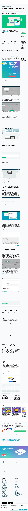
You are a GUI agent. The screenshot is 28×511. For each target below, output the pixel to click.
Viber (2, 486)
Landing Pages (17, 390)
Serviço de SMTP (4, 462)
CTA (12, 321)
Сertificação (16, 491)
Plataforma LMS (4, 480)
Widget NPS (3, 491)
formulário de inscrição (5, 31)
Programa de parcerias (17, 493)
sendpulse (3, 386)
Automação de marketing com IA (5, 495)
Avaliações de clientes (4, 500)
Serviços (3, 478)
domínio (15, 204)
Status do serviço (16, 481)
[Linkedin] (3, 373)
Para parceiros (17, 489)
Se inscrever (20, 431)
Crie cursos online (4, 479)
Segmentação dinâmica (4, 496)
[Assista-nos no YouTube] (4, 429)
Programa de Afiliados (17, 492)
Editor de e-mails (4, 463)
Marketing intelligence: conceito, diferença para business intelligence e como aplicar (23, 49)
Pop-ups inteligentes (4, 488)
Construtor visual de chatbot (18, 461)
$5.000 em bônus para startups (18, 494)
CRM (2, 481)
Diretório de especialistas (17, 487)
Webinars (8, 393)
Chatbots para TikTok (17, 463)
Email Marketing (4, 6)
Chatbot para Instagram (17, 462)
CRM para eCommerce (4, 482)
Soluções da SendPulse (6, 471)
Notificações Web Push (4, 487)
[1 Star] (9, 377)
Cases (2, 390)
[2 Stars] (10, 377)
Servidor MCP (16, 486)
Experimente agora (14, 56)
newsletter (9, 326)
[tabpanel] (16, 412)
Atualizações (3, 501)
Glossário (16, 482)
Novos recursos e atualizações (11, 391)
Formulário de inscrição (4, 464)
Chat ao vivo (3, 492)
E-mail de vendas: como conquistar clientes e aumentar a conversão (15, 415)
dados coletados (12, 180)
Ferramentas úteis (9, 6)
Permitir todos (23, 509)
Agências (16, 490)
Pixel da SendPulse (4, 489)
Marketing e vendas (4, 391)
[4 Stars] (11, 377)
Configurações (14, 509)
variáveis (18, 181)
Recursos (16, 478)
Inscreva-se (4, 455)
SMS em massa (4, 485)
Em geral (13, 390)
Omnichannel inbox (4, 493)
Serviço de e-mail (4, 461)
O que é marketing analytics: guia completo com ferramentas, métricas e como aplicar (23, 59)
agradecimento (4, 273)
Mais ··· (25, 2)
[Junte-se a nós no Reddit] (2, 431)
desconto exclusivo (16, 326)
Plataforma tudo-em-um (4, 494)
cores (2, 120)
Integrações (16, 484)
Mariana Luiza (5, 13)
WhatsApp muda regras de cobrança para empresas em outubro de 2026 (23, 41)
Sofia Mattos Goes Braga (6, 413)
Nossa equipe (3, 499)
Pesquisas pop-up (4, 490)
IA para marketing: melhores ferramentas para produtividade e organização (6, 415)
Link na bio (3, 484)
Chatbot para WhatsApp (17, 464)
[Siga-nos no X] (7, 429)
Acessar (18, 434)
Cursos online (18, 391)
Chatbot (5, 390)
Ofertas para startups (17, 495)
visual (18, 125)
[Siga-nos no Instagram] (9, 429)
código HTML (9, 230)
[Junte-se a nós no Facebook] (2, 429)
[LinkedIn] (11, 429)
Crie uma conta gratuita (12, 76)
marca (15, 120)
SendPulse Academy (17, 479)
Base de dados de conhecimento (18, 480)
